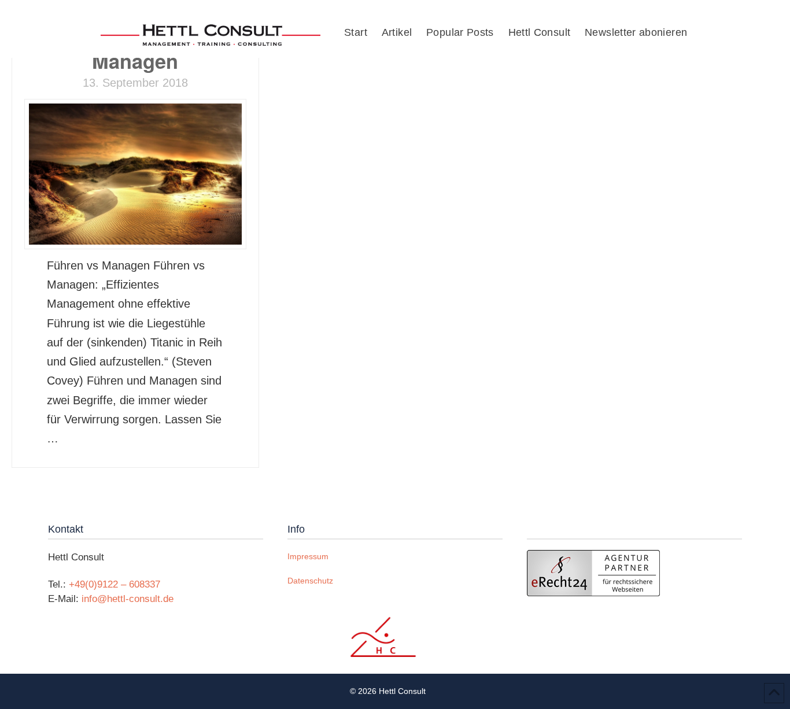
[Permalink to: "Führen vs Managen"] (135, 174)
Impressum (307, 556)
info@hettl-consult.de (127, 598)
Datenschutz (310, 580)
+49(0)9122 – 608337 (114, 584)
